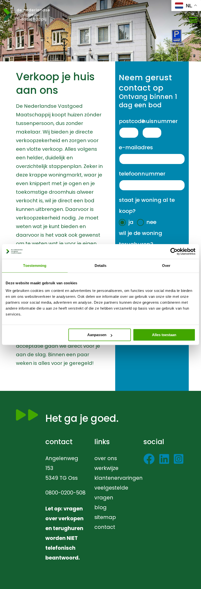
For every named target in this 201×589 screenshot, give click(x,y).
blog (100, 507)
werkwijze (106, 468)
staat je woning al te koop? (147, 205)
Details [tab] (101, 265)
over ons (105, 458)
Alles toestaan (164, 335)
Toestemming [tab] (34, 265)
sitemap (105, 517)
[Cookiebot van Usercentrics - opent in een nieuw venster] (173, 251)
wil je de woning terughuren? (140, 238)
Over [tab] (166, 265)
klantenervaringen (118, 477)
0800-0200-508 (65, 492)
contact (104, 527)
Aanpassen (96, 335)
